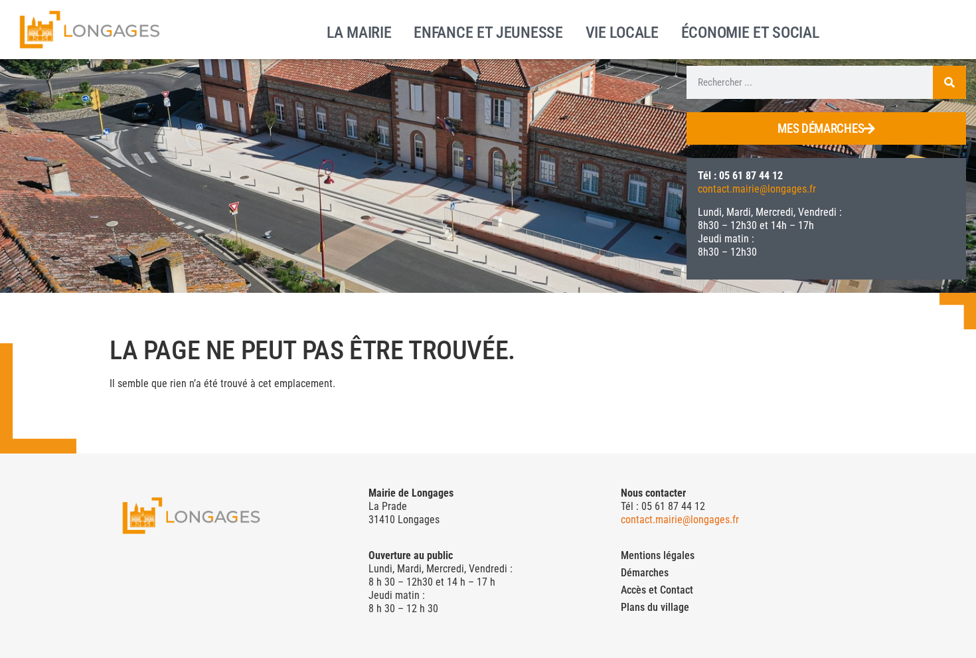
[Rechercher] (949, 82)
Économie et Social (750, 31)
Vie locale (622, 31)
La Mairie (359, 31)
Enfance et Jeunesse (488, 31)
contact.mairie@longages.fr (757, 189)
